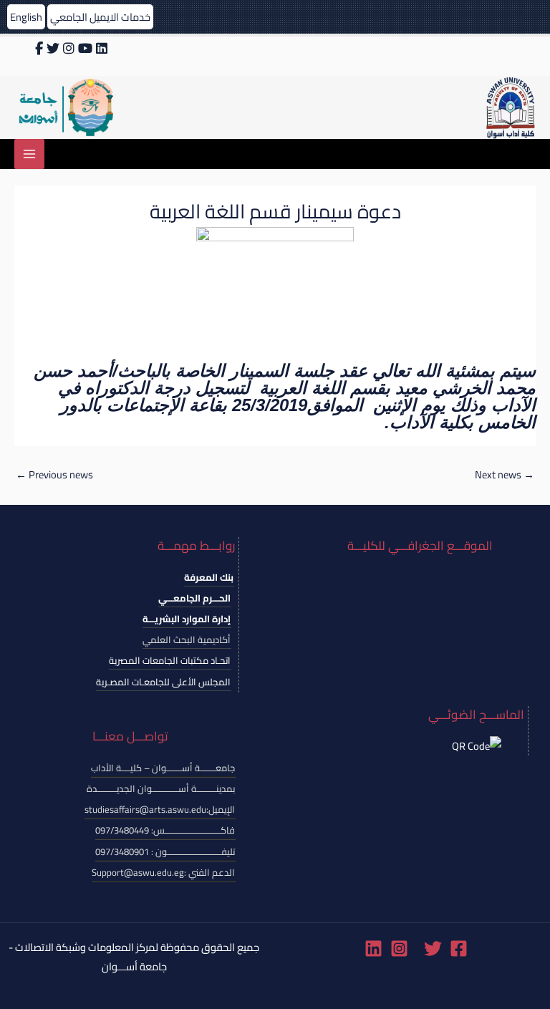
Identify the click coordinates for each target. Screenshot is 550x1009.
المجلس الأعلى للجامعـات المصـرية (163, 681)
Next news (504, 474)
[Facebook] (459, 948)
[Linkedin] (373, 948)
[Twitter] (433, 948)
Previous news (54, 474)
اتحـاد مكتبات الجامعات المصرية (170, 660)
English (26, 16)
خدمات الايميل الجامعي (100, 16)
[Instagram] (399, 948)
